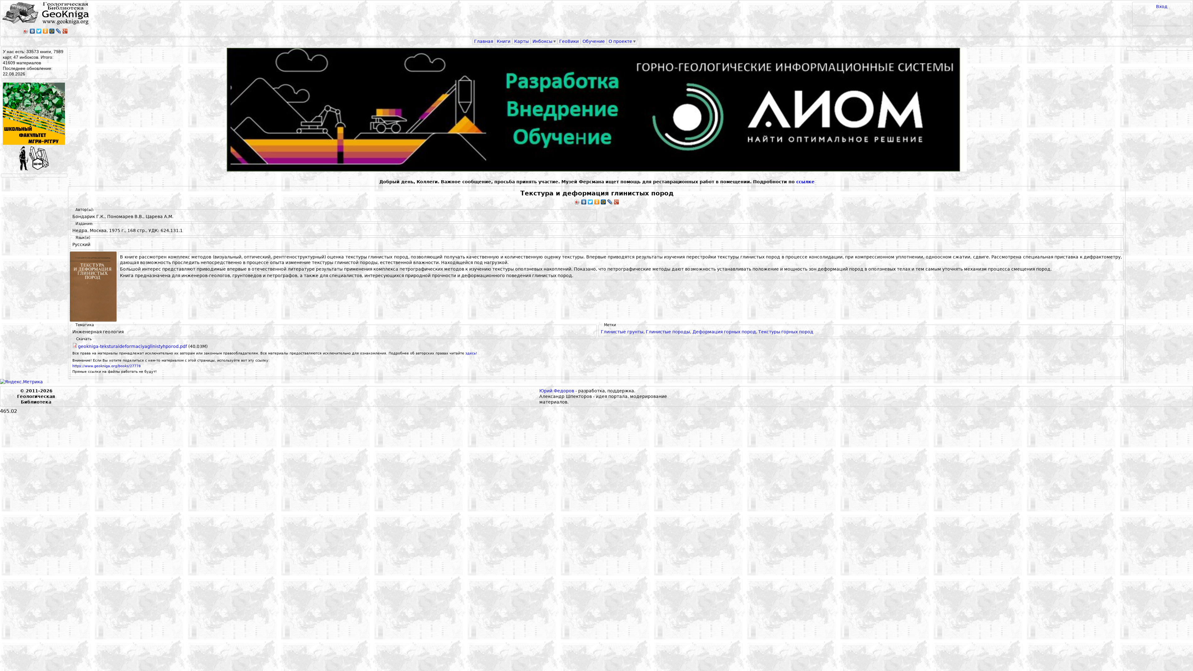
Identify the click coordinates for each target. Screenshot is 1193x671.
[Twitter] (39, 31)
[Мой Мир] (52, 31)
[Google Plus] (65, 31)
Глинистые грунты (622, 331)
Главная (483, 41)
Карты (521, 41)
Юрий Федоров (556, 390)
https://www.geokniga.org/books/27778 (106, 366)
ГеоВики (569, 41)
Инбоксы (542, 41)
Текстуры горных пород (785, 331)
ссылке (805, 181)
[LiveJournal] (58, 31)
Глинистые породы (668, 331)
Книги (503, 41)
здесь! (471, 353)
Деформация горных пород (724, 331)
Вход (1162, 6)
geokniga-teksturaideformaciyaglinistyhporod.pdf (132, 346)
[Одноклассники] (45, 31)
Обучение (594, 41)
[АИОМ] (597, 109)
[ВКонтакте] (32, 31)
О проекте (620, 41)
